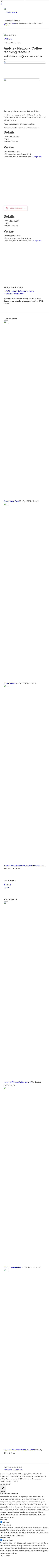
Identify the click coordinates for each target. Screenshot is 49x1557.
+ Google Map (37, 156)
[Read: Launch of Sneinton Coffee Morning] (6, 903)
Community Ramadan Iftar (14, 293)
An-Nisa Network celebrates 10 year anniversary (23, 865)
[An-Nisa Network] (20, 12)
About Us (7, 884)
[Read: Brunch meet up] (6, 504)
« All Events (8, 39)
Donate (6, 887)
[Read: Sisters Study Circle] (6, 322)
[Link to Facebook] (36, 1467)
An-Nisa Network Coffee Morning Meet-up (19, 291)
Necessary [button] (3, 1519)
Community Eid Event (12, 1267)
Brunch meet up (10, 683)
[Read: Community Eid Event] (6, 1088)
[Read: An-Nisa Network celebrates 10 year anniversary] (6, 686)
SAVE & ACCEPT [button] (6, 1556)
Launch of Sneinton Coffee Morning (17, 1082)
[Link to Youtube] (40, 1467)
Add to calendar (16, 208)
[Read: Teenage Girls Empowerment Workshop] (6, 1270)
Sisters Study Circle (11, 501)
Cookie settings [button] (6, 1481)
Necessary (6, 1522)
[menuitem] (8, 1469)
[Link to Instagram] (43, 1467)
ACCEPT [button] (15, 1481)
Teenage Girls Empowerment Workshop (19, 1449)
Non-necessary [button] (5, 1537)
